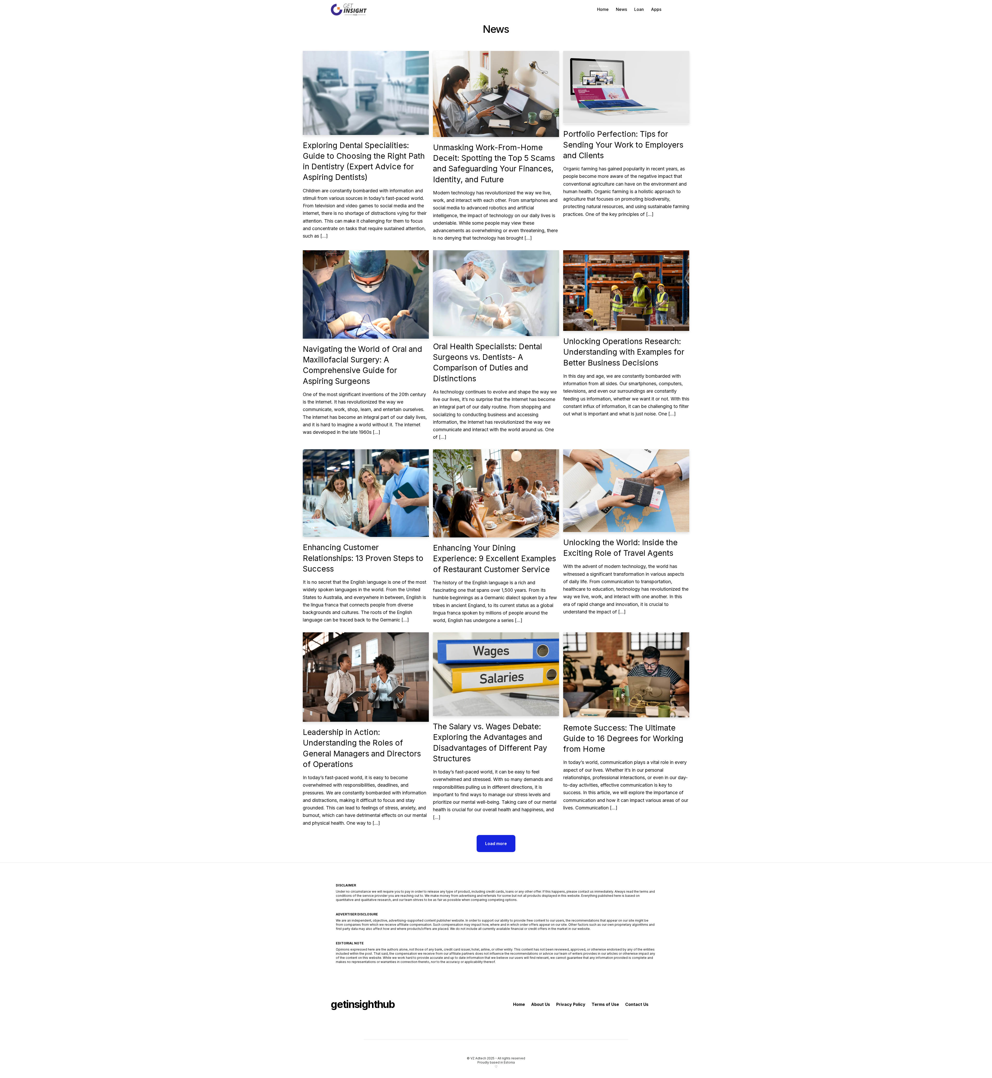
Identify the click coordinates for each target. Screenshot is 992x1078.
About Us (540, 1004)
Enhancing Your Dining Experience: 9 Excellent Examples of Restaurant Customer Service (494, 558)
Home (603, 9)
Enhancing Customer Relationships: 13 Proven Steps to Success (363, 558)
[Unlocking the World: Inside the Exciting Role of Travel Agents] (626, 490)
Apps (656, 9)
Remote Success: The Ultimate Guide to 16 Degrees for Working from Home (623, 738)
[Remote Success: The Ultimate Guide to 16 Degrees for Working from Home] (626, 674)
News (621, 9)
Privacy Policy (570, 1004)
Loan (639, 9)
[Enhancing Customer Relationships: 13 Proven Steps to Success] (366, 493)
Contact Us (636, 1004)
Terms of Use (605, 1004)
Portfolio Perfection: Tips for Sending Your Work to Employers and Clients (623, 144)
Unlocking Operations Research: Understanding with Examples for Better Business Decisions (623, 352)
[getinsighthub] (350, 9)
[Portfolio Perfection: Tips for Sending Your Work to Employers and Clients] (626, 87)
